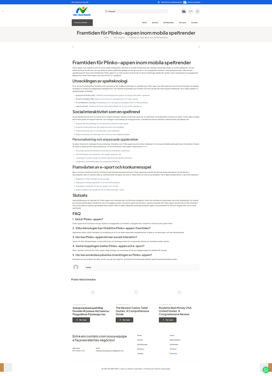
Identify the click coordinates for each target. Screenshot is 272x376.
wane (88, 267)
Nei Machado (142, 344)
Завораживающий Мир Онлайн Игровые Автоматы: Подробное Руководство (91, 311)
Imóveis (140, 340)
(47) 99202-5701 (78, 351)
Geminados (174, 344)
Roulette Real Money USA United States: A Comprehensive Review (175, 311)
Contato (140, 354)
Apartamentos (175, 340)
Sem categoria (118, 38)
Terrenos (173, 349)
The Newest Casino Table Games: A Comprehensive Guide (132, 311)
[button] (266, 370)
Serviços (140, 349)
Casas (172, 335)
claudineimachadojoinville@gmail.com (110, 351)
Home (106, 38)
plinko (145, 147)
